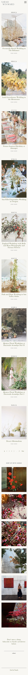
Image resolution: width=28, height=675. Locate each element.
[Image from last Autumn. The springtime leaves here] (14, 615)
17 (19, 451)
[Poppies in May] (14, 479)
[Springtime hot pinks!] (14, 506)
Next (23, 451)
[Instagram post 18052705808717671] (14, 560)
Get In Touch (14, 670)
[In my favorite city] (14, 587)
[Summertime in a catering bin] (14, 533)
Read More (14, 53)
